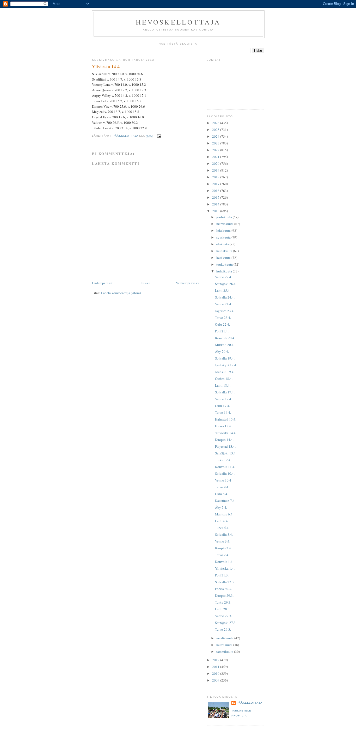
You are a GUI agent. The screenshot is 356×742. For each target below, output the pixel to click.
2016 (216, 190)
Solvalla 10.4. (225, 473)
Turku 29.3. (223, 602)
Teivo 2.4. (222, 554)
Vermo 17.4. (223, 399)
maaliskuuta (225, 638)
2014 (216, 204)
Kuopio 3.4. (223, 548)
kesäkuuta (223, 257)
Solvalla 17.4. (225, 392)
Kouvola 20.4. (225, 338)
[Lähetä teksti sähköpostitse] (158, 136)
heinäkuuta (224, 250)
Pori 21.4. (222, 331)
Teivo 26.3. (223, 629)
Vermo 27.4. (223, 277)
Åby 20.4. (222, 351)
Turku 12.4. (223, 460)
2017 (216, 183)
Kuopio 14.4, (224, 439)
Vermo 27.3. (223, 615)
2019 (216, 170)
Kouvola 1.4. (224, 561)
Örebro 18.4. (223, 378)
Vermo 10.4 (223, 480)
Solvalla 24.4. (225, 297)
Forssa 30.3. (223, 588)
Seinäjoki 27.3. (225, 622)
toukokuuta (225, 264)
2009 (216, 680)
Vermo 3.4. (222, 541)
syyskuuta (223, 237)
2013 (216, 211)
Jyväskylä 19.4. (226, 365)
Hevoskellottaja (178, 21)
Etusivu (144, 283)
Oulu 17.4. (222, 405)
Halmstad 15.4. (225, 419)
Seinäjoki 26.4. (225, 283)
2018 (216, 177)
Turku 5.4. (222, 527)
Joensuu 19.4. (224, 371)
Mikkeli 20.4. (224, 344)
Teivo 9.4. (222, 487)
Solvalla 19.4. (225, 358)
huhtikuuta (224, 271)
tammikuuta (225, 651)
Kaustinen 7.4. (225, 500)
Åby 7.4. (221, 507)
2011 (216, 666)
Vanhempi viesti (187, 283)
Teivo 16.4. (223, 412)
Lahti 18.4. (222, 385)
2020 (216, 163)
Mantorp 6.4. (224, 514)
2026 (216, 122)
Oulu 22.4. (222, 324)
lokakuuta (223, 230)
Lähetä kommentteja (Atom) (121, 292)
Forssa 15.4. (223, 426)
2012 (216, 660)
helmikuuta (224, 644)
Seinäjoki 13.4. (225, 453)
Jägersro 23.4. (224, 310)
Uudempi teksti (103, 283)
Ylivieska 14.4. (225, 432)
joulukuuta (224, 217)
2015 (216, 197)
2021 (216, 156)
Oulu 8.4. (221, 493)
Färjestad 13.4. (225, 446)
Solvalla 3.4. (224, 534)
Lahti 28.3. (222, 609)
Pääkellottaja (249, 702)
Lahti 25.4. (222, 290)
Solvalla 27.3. (225, 582)
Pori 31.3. (222, 575)
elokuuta (223, 244)
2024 (216, 136)
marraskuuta (225, 223)
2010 (216, 673)
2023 (216, 143)
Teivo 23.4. (223, 317)
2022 (216, 150)
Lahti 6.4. (222, 521)
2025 (216, 129)
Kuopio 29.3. (224, 595)
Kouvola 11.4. (225, 466)
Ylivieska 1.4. (225, 568)
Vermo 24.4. (223, 304)
